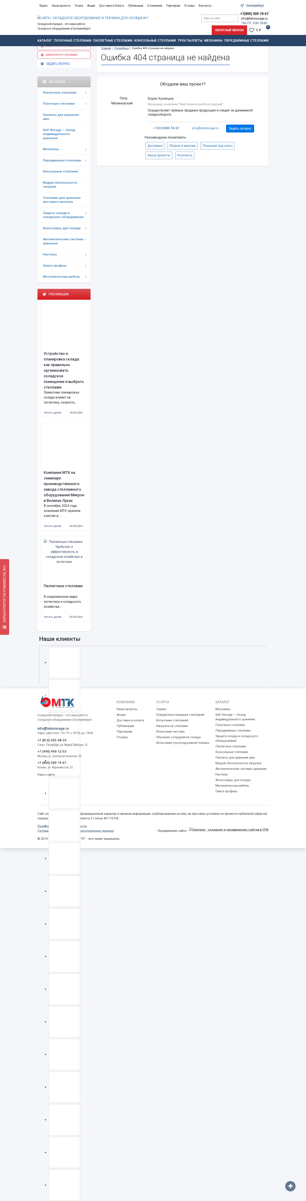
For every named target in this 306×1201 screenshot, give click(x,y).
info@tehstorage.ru (254, 18)
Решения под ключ (218, 146)
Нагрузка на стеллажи (172, 726)
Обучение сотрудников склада (178, 737)
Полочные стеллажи (72, 40)
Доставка (154, 146)
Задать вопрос (57, 64)
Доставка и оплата (130, 720)
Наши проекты (61, 5)
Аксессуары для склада (62, 228)
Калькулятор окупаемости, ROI (4, 594)
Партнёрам (173, 5)
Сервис (161, 709)
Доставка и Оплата (111, 5)
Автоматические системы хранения (63, 241)
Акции (91, 5)
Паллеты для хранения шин (61, 117)
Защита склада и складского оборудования (63, 215)
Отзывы (189, 5)
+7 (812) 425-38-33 (51, 740)
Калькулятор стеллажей (60, 54)
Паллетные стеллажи (112, 40)
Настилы (50, 254)
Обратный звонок (229, 30)
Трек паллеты (190, 40)
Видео (44, 5)
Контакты (205, 5)
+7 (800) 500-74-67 (51, 763)
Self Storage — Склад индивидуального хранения (59, 134)
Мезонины (213, 40)
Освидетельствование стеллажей (180, 715)
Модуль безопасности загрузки (60, 185)
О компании (154, 5)
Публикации (135, 5)
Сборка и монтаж (182, 146)
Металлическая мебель (61, 277)
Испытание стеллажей (172, 720)
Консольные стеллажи (155, 40)
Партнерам (124, 731)
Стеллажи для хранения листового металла (62, 200)
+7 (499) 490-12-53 (51, 751)
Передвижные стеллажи (246, 40)
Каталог (44, 40)
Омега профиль (55, 265)
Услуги (79, 5)
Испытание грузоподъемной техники (182, 743)
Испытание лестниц (170, 731)
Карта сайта (46, 774)
